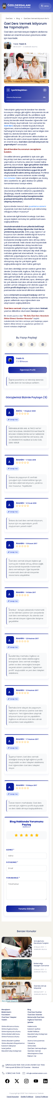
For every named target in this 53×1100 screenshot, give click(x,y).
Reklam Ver (32, 1056)
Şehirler (30, 1022)
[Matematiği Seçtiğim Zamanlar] (17, 969)
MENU (46, 6)
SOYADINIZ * (12, 862)
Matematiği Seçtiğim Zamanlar (41, 964)
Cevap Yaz (13, 420)
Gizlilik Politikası (27, 1096)
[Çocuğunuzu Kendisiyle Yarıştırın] (17, 947)
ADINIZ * (10, 849)
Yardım (4, 1020)
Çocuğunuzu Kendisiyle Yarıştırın (41, 942)
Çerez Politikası (41, 1096)
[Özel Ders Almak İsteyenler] (17, 992)
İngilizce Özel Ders (35, 1020)
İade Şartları (32, 1037)
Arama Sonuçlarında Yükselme (36, 1042)
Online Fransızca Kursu (10, 1037)
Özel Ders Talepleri (9, 1017)
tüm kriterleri (9, 178)
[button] (26, 94)
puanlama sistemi (37, 206)
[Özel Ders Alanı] (16, 6)
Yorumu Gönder (26, 908)
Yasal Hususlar (13, 1096)
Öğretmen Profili (27, 370)
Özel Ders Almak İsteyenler (40, 987)
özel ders (8, 125)
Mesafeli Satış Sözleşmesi (37, 1034)
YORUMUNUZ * (13, 878)
